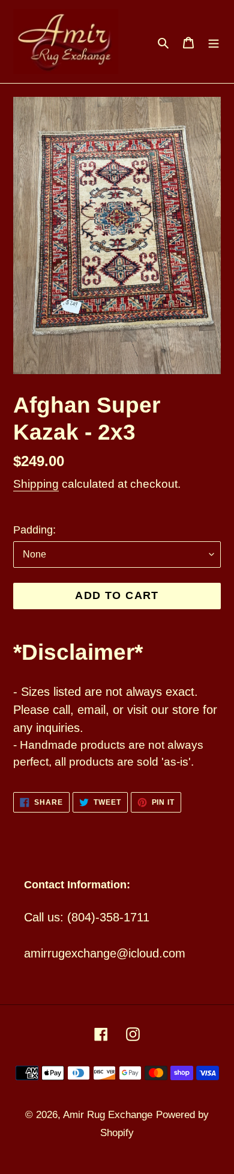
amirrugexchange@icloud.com (104, 953)
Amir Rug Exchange (107, 1114)
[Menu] (213, 41)
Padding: (34, 530)
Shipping (36, 484)
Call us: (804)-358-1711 (86, 917)
